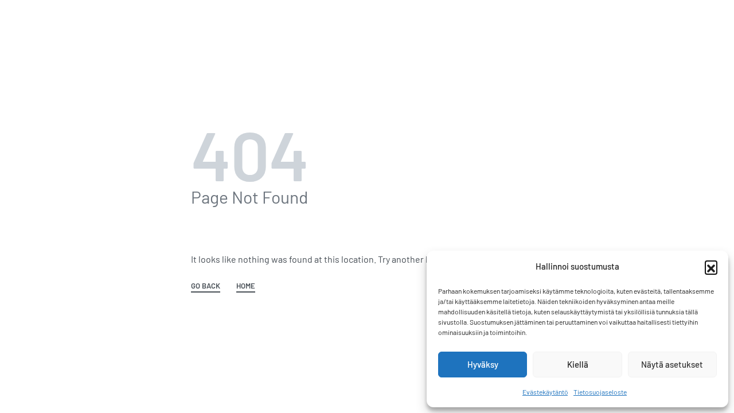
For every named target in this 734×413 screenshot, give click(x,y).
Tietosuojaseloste (600, 392)
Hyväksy (482, 364)
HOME (245, 286)
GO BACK (205, 286)
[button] (711, 266)
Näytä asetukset (672, 364)
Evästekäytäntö (545, 392)
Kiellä (577, 364)
